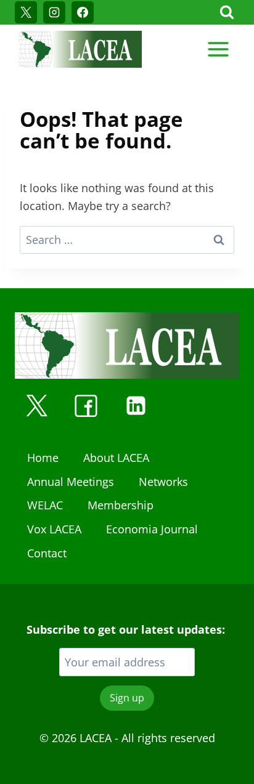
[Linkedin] (135, 405)
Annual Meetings (70, 481)
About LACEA (116, 457)
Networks (163, 481)
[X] (26, 12)
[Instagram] (54, 12)
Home (43, 457)
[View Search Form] (227, 12)
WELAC (45, 505)
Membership (121, 505)
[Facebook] (83, 12)
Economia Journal (152, 529)
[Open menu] (218, 49)
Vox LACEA (54, 529)
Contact (47, 553)
